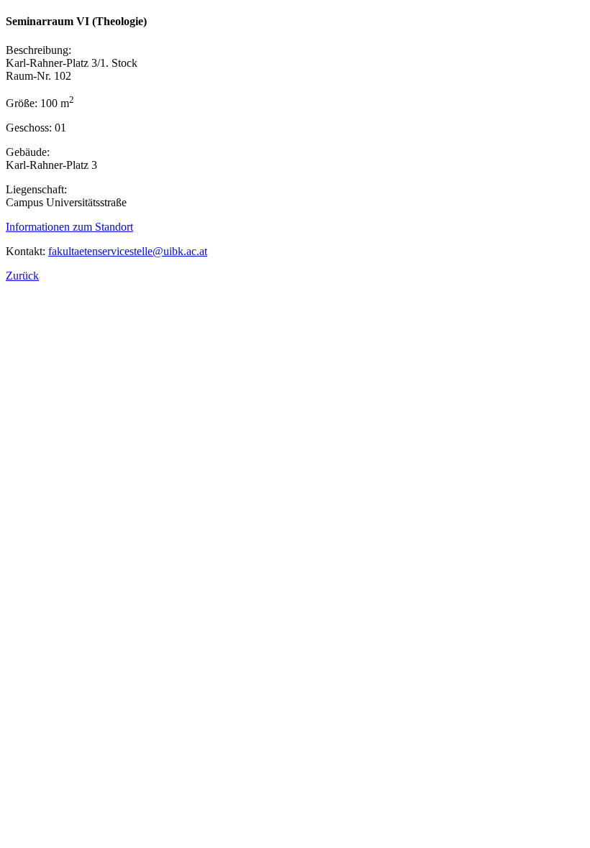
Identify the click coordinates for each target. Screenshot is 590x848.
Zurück (22, 275)
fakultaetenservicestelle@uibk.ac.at (127, 251)
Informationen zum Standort (69, 227)
